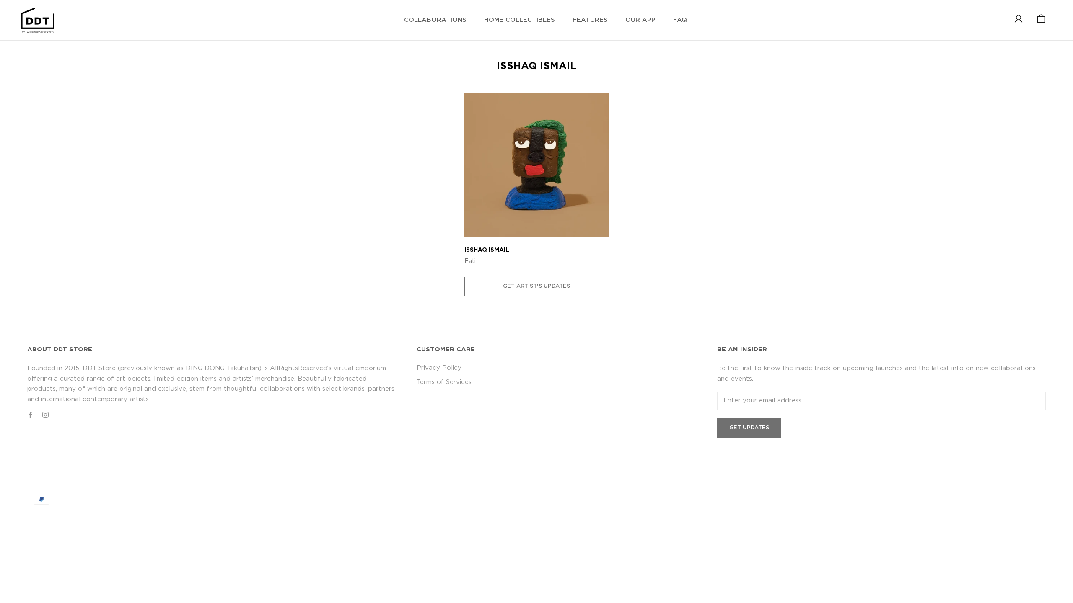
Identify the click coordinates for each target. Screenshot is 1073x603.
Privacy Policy (439, 368)
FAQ (680, 20)
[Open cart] (1041, 19)
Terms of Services (444, 382)
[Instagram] (45, 415)
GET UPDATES (749, 427)
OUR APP (640, 20)
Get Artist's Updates (536, 286)
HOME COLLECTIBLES (519, 20)
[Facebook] (30, 415)
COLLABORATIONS (435, 20)
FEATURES (590, 20)
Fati (470, 261)
